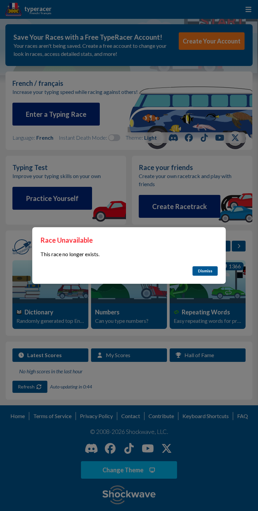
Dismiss (205, 270)
